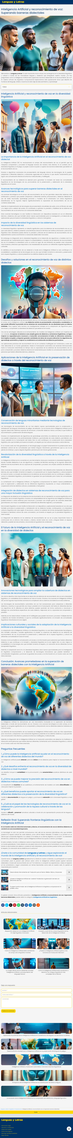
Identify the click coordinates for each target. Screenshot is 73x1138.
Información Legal (6, 1125)
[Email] (34, 905)
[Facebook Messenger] (6, 905)
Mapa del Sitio (5, 1135)
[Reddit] (38, 905)
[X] (10, 905)
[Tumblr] (22, 905)
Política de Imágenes (6, 1131)
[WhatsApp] (18, 905)
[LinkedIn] (26, 905)
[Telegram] (30, 905)
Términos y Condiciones (7, 1127)
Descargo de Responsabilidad (9, 1133)
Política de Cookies (6, 1129)
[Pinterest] (14, 905)
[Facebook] (3, 905)
